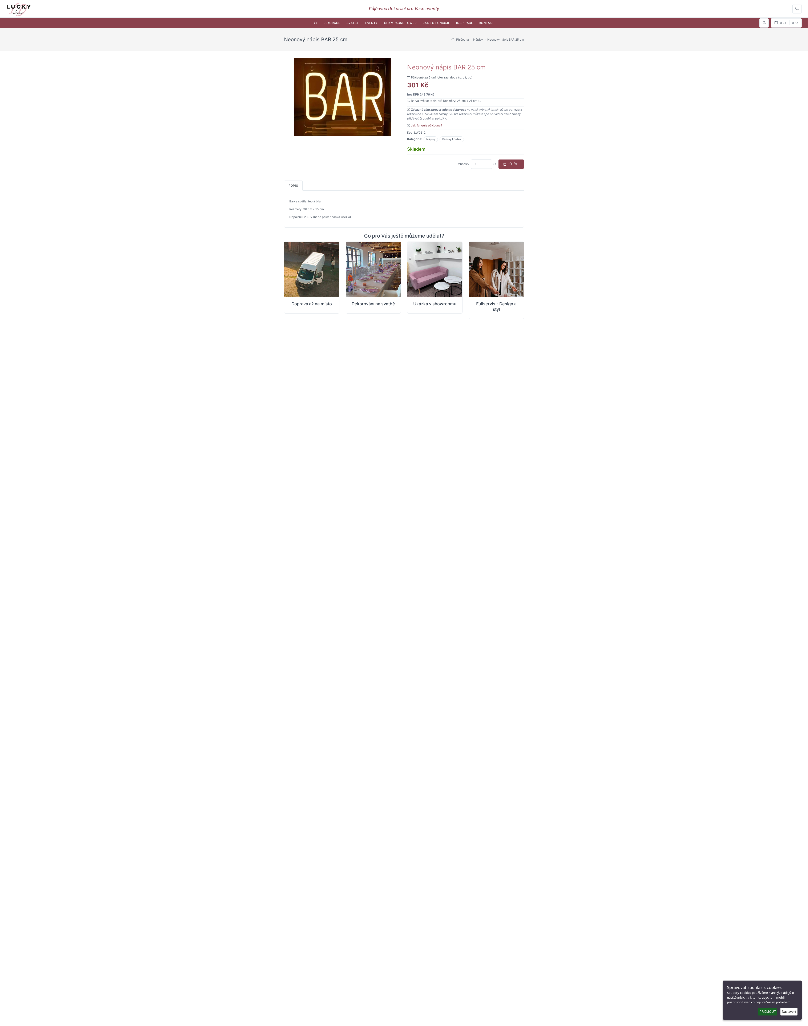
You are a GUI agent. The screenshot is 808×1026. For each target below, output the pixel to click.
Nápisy (430, 139)
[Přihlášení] (764, 23)
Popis (293, 185)
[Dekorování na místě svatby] (373, 269)
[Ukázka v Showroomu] (434, 269)
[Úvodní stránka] (315, 23)
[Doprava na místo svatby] (311, 269)
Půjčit (512, 164)
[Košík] (786, 23)
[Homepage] (452, 39)
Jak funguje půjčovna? (426, 125)
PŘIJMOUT (767, 1011)
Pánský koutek (451, 139)
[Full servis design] (496, 269)
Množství (464, 164)
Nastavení (789, 1011)
